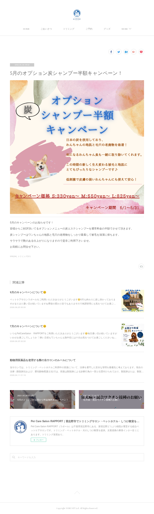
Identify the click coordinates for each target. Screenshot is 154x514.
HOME (26, 29)
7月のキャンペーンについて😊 (28, 326)
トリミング (68, 29)
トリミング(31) (24, 256)
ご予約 (89, 29)
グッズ (107, 29)
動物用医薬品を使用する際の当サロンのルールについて (43, 360)
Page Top (77, 493)
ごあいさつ (46, 29)
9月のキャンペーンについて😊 (28, 292)
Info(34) (13, 256)
